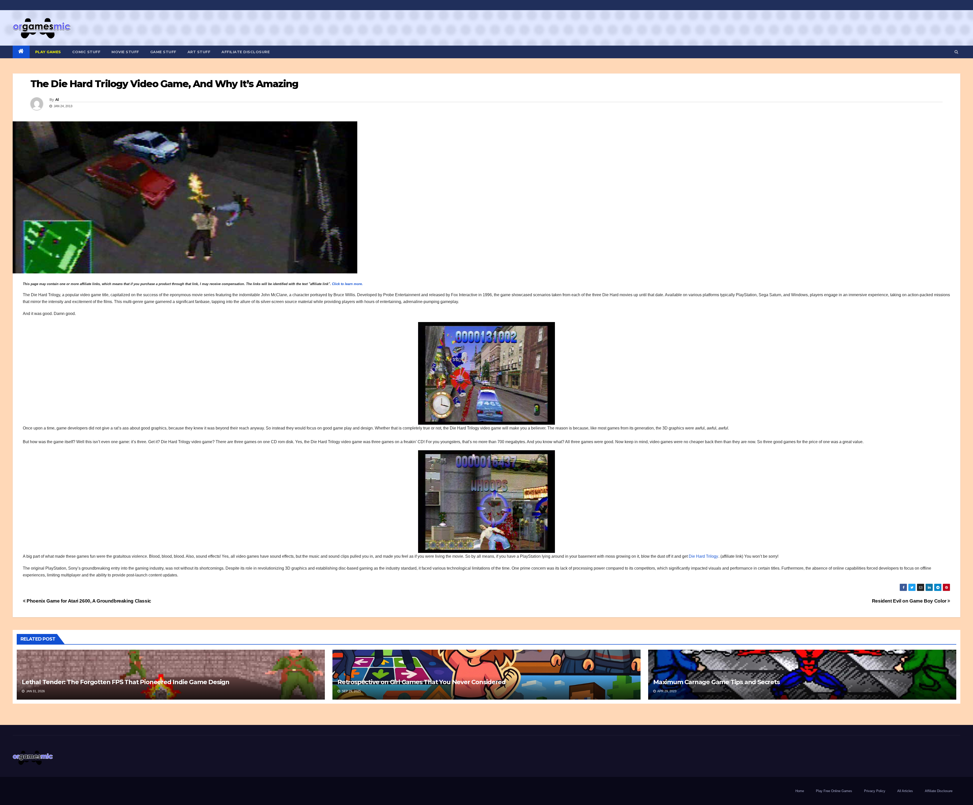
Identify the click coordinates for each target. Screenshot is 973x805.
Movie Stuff (125, 52)
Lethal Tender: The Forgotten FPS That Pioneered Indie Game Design (125, 682)
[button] (956, 52)
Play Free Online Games (834, 791)
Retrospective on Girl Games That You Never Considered (422, 682)
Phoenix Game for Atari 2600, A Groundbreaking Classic (88, 601)
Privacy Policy (874, 791)
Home (799, 791)
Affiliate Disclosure (245, 52)
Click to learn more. (347, 284)
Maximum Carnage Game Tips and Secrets (716, 682)
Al (57, 99)
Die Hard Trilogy (703, 556)
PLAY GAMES (48, 52)
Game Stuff (163, 52)
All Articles (905, 791)
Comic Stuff (86, 52)
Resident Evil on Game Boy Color (910, 601)
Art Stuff (199, 52)
